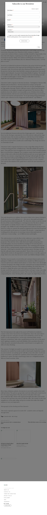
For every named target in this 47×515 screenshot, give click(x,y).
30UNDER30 (6, 501)
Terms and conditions (10, 493)
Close (39, 47)
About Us (6, 489)
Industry (9, 24)
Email (9, 19)
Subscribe (7, 505)
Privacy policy (8, 495)
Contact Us (7, 491)
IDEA (5, 499)
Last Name (9, 15)
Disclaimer (7, 497)
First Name (10, 10)
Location (10, 29)
